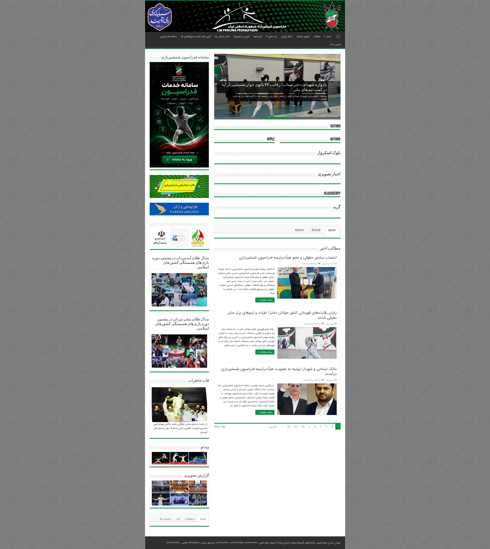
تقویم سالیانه (303, 36)
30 (288, 427)
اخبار (328, 36)
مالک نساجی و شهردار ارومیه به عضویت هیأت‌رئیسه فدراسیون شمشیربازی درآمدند (279, 371)
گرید (337, 207)
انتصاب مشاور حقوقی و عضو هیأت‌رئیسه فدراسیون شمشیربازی (288, 258)
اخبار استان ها (222, 36)
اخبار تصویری (329, 174)
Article (316, 230)
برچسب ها (165, 519)
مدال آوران (286, 36)
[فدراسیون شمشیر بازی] (245, 16)
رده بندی (272, 36)
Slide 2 (302, 118)
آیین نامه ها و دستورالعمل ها (196, 36)
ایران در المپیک (241, 36)
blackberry (332, 193)
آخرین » (272, 427)
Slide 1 (328, 118)
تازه (178, 519)
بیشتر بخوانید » (265, 300)
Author (335, 126)
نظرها (203, 519)
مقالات (317, 36)
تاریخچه (257, 36)
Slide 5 (226, 118)
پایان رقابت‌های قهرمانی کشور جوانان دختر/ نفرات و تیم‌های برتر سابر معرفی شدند (282, 315)
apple (271, 139)
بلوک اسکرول (329, 153)
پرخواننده (190, 519)
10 (302, 427)
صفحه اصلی (338, 36)
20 (295, 427)
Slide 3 (277, 118)
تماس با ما (335, 44)
